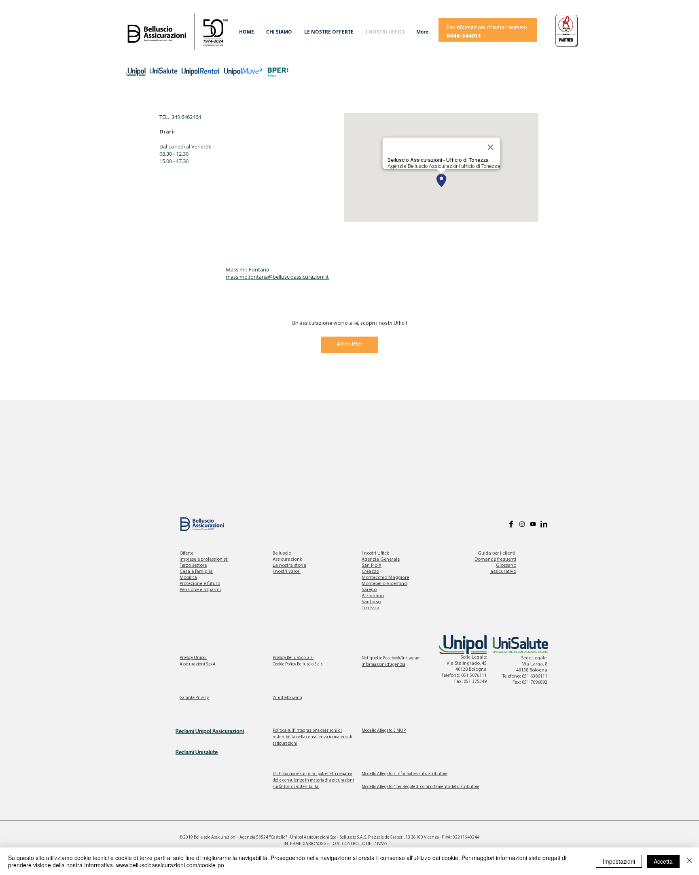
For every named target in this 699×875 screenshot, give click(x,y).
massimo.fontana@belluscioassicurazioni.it (277, 276)
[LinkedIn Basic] (543, 524)
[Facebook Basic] (511, 524)
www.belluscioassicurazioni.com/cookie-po (170, 865)
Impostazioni (619, 861)
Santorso (371, 602)
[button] (279, 32)
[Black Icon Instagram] (522, 524)
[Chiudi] (689, 861)
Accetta (663, 861)
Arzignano (373, 595)
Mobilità (188, 577)
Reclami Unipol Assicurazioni (210, 732)
